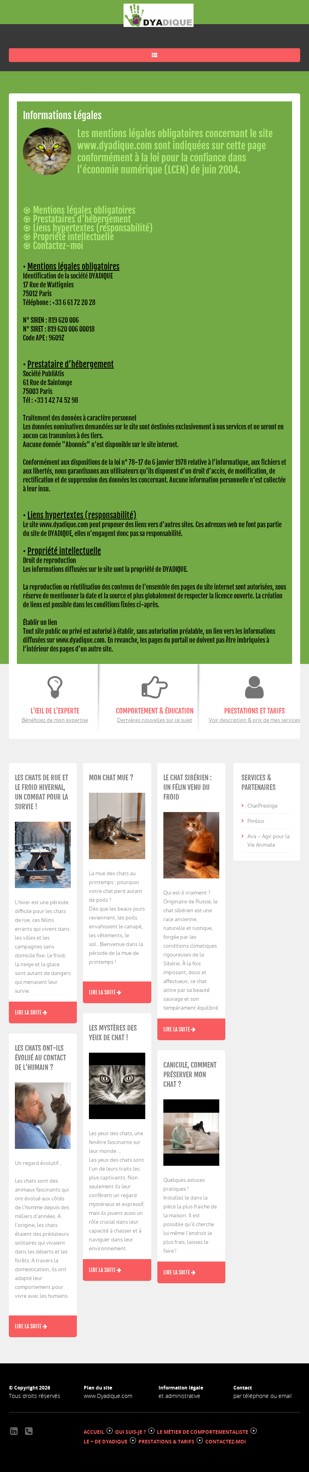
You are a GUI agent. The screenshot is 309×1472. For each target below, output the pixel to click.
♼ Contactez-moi (53, 245)
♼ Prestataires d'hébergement (77, 219)
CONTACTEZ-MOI (225, 1441)
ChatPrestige (262, 806)
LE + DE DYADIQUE (106, 1441)
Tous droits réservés (34, 1396)
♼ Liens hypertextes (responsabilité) (87, 228)
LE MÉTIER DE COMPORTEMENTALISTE (202, 1432)
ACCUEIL (94, 1432)
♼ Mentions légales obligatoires (79, 210)
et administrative (179, 1396)
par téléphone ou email (262, 1396)
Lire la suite (29, 1012)
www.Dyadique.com (108, 1396)
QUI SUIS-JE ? (130, 1432)
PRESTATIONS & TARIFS (166, 1441)
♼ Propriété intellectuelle (68, 236)
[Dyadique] (159, 15)
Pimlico (255, 821)
